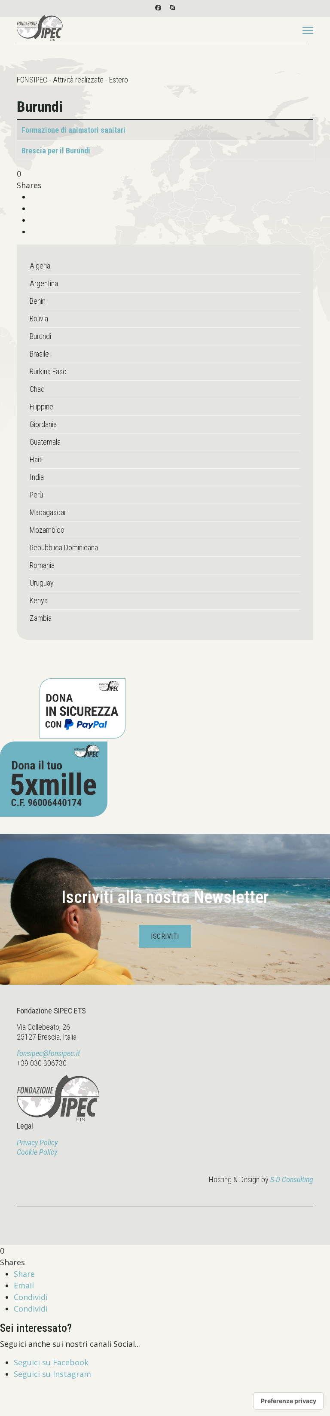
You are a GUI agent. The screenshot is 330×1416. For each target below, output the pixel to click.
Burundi (40, 336)
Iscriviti (165, 936)
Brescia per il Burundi (55, 150)
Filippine (41, 406)
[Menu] (307, 30)
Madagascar (48, 512)
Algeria (40, 265)
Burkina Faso (48, 371)
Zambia (41, 618)
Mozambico (47, 529)
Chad (37, 389)
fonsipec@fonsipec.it (48, 1053)
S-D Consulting (291, 1179)
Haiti (36, 459)
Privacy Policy (37, 1142)
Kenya (39, 600)
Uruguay (42, 582)
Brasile (39, 353)
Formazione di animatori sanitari (73, 129)
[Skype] (172, 7)
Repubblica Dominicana (64, 547)
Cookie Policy (37, 1152)
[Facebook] (158, 7)
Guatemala (45, 441)
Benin (38, 300)
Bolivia (39, 318)
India (37, 477)
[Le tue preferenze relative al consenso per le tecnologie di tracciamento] (288, 1401)
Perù (36, 494)
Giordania (43, 424)
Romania (42, 565)
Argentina (44, 283)
